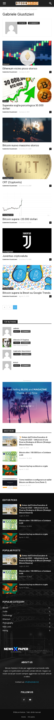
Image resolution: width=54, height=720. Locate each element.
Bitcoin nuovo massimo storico (21, 145)
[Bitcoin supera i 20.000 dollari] (27, 203)
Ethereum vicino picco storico (20, 68)
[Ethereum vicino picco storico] (27, 53)
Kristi (15, 362)
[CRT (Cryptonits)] (27, 167)
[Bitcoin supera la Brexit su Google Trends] (27, 277)
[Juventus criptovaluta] (27, 240)
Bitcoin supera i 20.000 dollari (20, 219)
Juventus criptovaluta (15, 256)
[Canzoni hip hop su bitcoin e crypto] (10, 470)
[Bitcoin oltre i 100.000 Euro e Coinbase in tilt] (10, 456)
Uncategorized (8, 178)
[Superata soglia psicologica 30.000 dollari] (27, 90)
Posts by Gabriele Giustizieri (27, 9)
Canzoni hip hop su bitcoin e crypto (33, 466)
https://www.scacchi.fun (20, 345)
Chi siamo (31, 717)
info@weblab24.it (32, 682)
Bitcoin (5, 101)
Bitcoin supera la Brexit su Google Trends (26, 292)
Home (5, 9)
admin (16, 328)
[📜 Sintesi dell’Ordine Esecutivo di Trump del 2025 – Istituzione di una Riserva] (10, 441)
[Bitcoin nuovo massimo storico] (27, 130)
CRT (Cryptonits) (12, 182)
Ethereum (6, 64)
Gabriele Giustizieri (10, 72)
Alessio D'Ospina (21, 340)
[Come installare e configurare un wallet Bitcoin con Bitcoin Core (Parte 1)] (10, 484)
